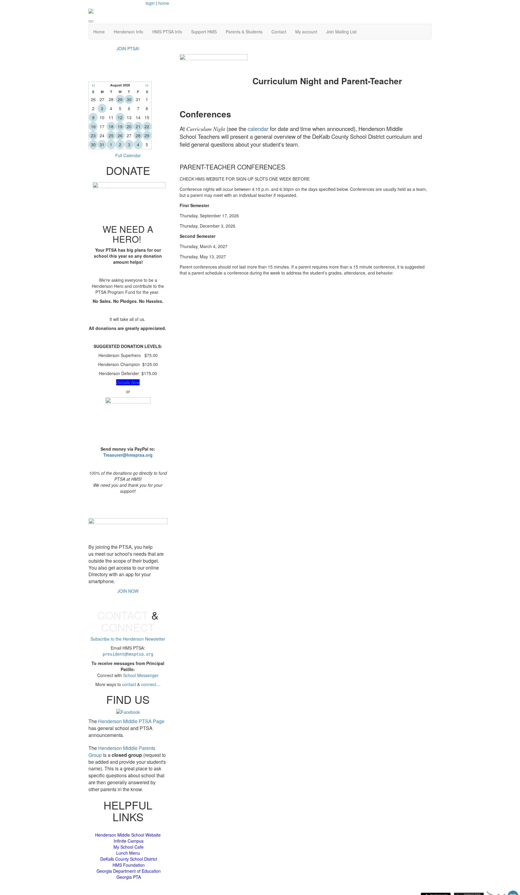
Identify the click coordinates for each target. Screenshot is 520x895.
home (163, 3)
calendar (258, 128)
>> (147, 85)
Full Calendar (128, 155)
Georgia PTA (128, 877)
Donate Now (128, 382)
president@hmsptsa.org (128, 654)
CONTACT (122, 615)
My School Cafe (128, 847)
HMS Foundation (129, 865)
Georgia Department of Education (129, 871)
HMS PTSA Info (167, 32)
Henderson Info (128, 32)
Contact (278, 32)
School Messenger (141, 675)
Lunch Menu (128, 853)
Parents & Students (244, 32)
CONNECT (128, 627)
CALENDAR (128, 72)
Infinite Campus (129, 841)
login (150, 3)
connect (148, 684)
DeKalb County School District (128, 859)
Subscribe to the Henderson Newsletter (128, 639)
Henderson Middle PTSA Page (131, 721)
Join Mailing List (341, 32)
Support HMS (204, 32)
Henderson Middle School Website (128, 835)
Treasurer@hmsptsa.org (128, 455)
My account (306, 32)
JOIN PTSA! (127, 48)
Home (99, 32)
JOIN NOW (127, 591)
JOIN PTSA (128, 506)
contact (129, 684)
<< (93, 85)
